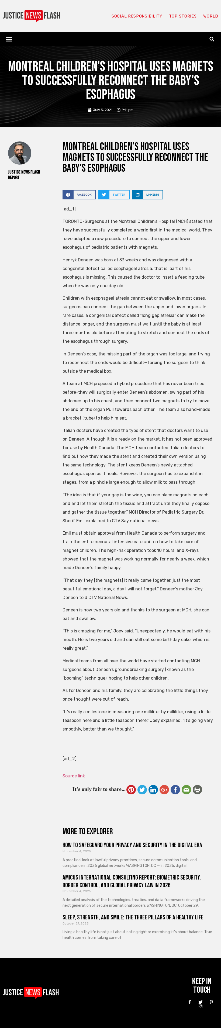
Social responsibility (137, 16)
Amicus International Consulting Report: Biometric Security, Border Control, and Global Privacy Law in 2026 (132, 881)
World (210, 16)
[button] (9, 39)
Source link (74, 775)
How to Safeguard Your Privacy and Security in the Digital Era (132, 845)
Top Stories (183, 16)
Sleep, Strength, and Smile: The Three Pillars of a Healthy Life (133, 917)
